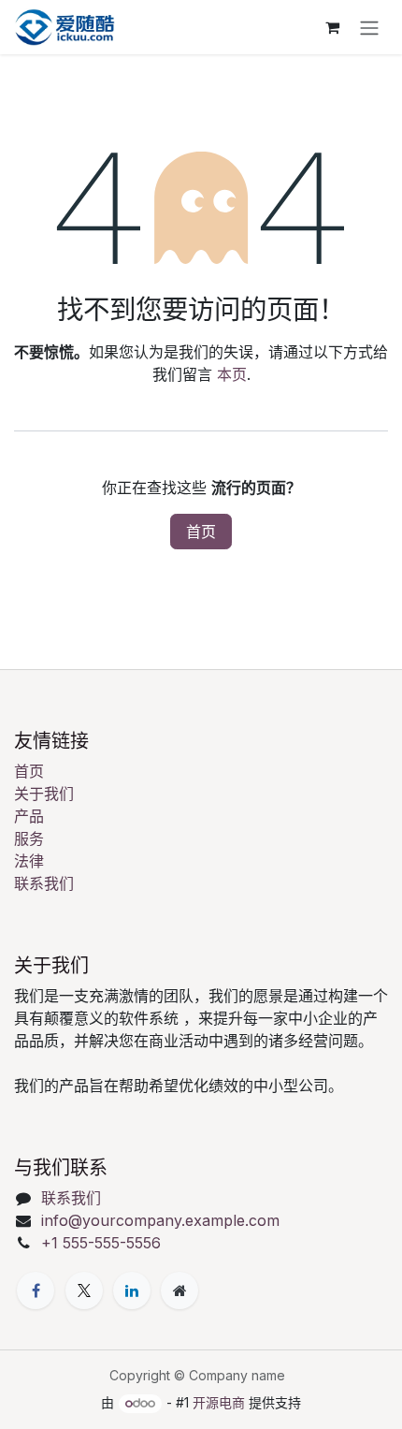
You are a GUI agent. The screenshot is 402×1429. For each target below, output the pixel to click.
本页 (232, 374)
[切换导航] (369, 27)
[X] (84, 1290)
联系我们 (44, 883)
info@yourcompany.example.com (160, 1220)
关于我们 (44, 793)
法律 (29, 861)
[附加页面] (179, 1290)
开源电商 (219, 1402)
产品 (29, 816)
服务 (29, 838)
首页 (201, 531)
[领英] (132, 1290)
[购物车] (332, 27)
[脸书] (35, 1290)
